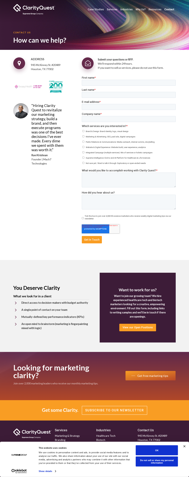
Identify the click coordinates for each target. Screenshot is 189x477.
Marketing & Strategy (67, 435)
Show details (45, 471)
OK (157, 450)
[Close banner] (184, 446)
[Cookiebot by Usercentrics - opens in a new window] (19, 471)
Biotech (100, 439)
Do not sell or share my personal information (157, 461)
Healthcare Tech (105, 435)
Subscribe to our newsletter (114, 410)
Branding (60, 439)
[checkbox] (129, 146)
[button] (137, 327)
